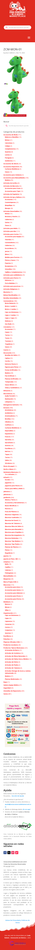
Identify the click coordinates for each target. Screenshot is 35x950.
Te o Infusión (9, 474)
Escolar (7, 480)
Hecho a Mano (8, 469)
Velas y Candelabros (12, 388)
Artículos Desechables (11, 211)
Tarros (7, 335)
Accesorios (9, 199)
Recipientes (9, 266)
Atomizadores (10, 416)
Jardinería (7, 497)
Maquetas (7, 579)
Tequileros (8, 344)
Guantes (8, 152)
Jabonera (7, 491)
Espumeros (9, 434)
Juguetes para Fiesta (12, 486)
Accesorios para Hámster (14, 593)
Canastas (8, 624)
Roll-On (7, 451)
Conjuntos (8, 630)
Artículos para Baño (10, 228)
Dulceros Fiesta (10, 364)
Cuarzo (6, 350)
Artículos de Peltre (11, 662)
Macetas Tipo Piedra (12, 544)
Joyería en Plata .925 (11, 559)
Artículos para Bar (10, 231)
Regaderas (9, 553)
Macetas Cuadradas (12, 517)
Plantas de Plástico (11, 547)
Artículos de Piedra (11, 665)
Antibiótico (9, 413)
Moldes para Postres (12, 257)
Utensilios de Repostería (12, 691)
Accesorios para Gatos (13, 590)
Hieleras (8, 321)
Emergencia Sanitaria (11, 405)
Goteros (8, 445)
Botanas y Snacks (11, 216)
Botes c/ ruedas (10, 309)
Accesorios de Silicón (11, 164)
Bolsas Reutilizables (11, 295)
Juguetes (8, 483)
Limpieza (7, 562)
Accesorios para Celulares (13, 175)
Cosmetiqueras (10, 202)
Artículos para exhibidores (13, 275)
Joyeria (6, 556)
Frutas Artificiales (11, 370)
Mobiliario (7, 602)
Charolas (8, 239)
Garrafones (9, 442)
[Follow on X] (8, 852)
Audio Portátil (10, 396)
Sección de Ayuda (18, 796)
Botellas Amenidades (11, 298)
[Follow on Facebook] (5, 852)
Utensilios (8, 269)
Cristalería (7, 327)
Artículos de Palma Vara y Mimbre (17, 659)
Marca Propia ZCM (10, 582)
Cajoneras (8, 621)
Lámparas (8, 402)
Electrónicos (8, 394)
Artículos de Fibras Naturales (15, 656)
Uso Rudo (8, 324)
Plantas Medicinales (12, 679)
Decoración (7, 353)
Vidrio (7, 460)
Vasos (7, 172)
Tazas (7, 338)
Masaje (7, 208)
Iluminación (9, 399)
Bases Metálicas (10, 506)
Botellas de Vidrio (11, 355)
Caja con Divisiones (11, 312)
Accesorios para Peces (13, 596)
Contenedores (10, 242)
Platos (7, 550)
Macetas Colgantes (12, 514)
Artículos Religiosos (10, 289)
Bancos (7, 604)
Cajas (7, 618)
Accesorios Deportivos (11, 167)
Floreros (8, 508)
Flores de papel (9, 466)
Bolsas (7, 140)
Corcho (7, 361)
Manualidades (8, 576)
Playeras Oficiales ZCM (11, 642)
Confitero (8, 425)
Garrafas (8, 440)
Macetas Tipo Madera (12, 541)
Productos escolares (11, 645)
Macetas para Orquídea (13, 532)
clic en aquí (26, 809)
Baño (6, 564)
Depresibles (9, 431)
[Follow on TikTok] (16, 852)
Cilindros (8, 422)
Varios (7, 222)
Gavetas (8, 633)
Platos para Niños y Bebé (13, 488)
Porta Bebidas (10, 283)
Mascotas (7, 585)
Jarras (7, 251)
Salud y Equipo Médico (11, 685)
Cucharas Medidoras (12, 169)
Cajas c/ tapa (9, 318)
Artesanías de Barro (12, 650)
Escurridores (9, 248)
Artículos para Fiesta (11, 278)
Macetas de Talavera (12, 523)
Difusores (7, 391)
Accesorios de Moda (11, 135)
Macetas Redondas (11, 538)
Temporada (9, 382)
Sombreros (9, 161)
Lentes (7, 155)
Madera (7, 180)
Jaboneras (7, 494)
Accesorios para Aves (12, 587)
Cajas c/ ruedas (10, 315)
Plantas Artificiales (11, 379)
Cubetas (8, 570)
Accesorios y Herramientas (14, 503)
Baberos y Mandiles (12, 137)
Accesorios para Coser (13, 188)
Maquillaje (8, 205)
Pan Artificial (9, 376)
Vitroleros (8, 463)
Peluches (7, 639)
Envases (6, 408)
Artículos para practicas (12, 286)
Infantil (6, 477)
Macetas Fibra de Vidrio (13, 526)
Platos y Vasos (10, 260)
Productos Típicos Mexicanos (14, 648)
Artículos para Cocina (11, 234)
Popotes (8, 263)
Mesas (7, 607)
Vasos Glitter (9, 385)
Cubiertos (8, 219)
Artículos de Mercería (11, 186)
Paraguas (8, 158)
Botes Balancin (10, 303)
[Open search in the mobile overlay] (18, 27)
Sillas (7, 610)
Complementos (10, 149)
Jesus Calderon (10, 53)
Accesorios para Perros (13, 599)
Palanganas (9, 573)
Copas (7, 332)
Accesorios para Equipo (13, 236)
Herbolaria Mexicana (11, 472)
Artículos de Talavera (12, 668)
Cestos (7, 627)
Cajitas (7, 358)
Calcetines (8, 143)
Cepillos (7, 567)
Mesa (7, 254)
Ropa (5, 682)
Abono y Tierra (10, 500)
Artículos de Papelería (11, 194)
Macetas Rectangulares (13, 535)
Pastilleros (8, 448)
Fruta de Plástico (11, 511)
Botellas (8, 419)
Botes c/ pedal (10, 306)
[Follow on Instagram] (12, 852)
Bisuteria (7, 292)
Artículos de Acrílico (11, 183)
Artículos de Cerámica (12, 653)
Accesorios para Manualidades (14, 178)
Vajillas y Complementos (13, 272)
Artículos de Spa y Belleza (12, 197)
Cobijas (7, 146)
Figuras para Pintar (11, 367)
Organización (8, 613)
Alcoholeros (9, 410)
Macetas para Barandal (13, 529)
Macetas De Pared (11, 520)
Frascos (7, 437)
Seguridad (7, 688)
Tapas (7, 454)
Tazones (8, 341)
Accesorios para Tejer (12, 191)
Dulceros (8, 280)
